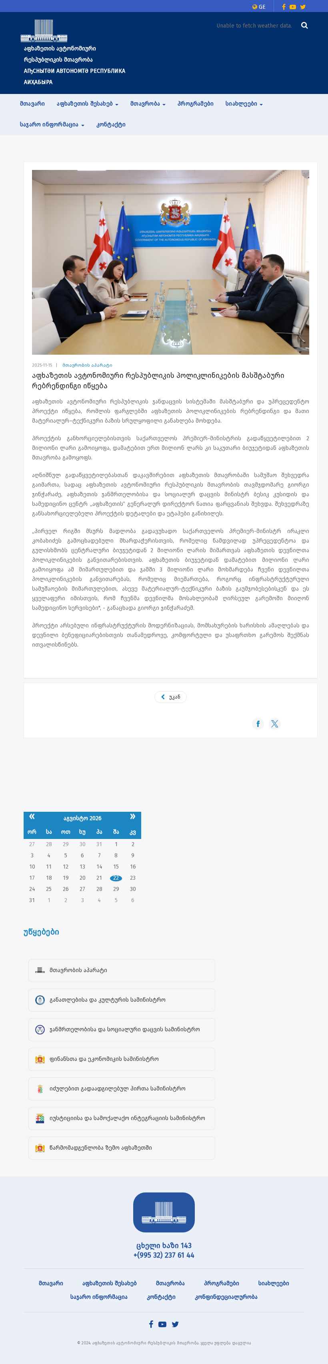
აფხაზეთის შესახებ (109, 1283)
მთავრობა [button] (146, 103)
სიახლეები (273, 1283)
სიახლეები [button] (242, 103)
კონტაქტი (111, 124)
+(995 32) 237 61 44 (164, 1255)
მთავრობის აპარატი (87, 365)
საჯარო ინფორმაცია (99, 1297)
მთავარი (32, 103)
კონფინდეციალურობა (226, 1297)
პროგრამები (196, 103)
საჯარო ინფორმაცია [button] (50, 124)
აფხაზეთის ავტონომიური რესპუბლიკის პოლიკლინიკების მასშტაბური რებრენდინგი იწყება (158, 380)
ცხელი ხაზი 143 (164, 1245)
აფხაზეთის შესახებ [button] (85, 103)
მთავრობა (170, 1283)
